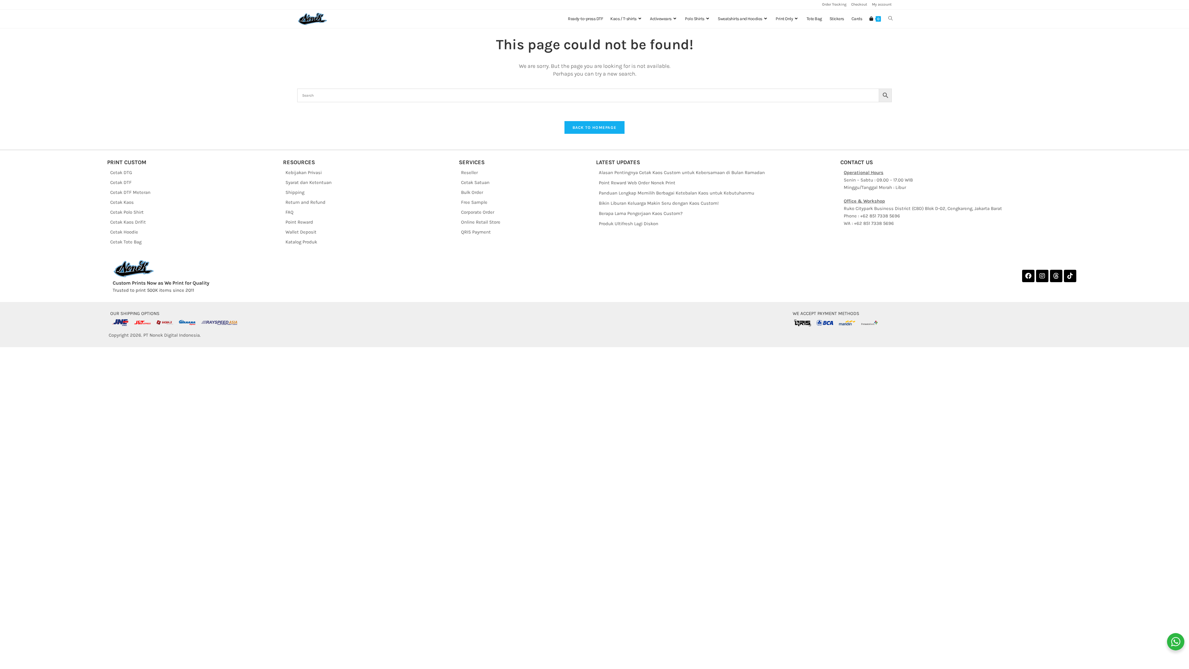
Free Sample (474, 202)
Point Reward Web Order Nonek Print (637, 183)
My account (882, 4)
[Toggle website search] (890, 19)
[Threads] (1056, 276)
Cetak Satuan (475, 182)
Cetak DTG (121, 172)
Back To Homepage (595, 127)
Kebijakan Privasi (303, 172)
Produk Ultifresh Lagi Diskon (628, 223)
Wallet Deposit (300, 232)
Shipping (294, 192)
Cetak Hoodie (124, 232)
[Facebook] (1028, 276)
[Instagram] (1042, 276)
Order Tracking (834, 4)
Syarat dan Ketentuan (308, 182)
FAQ (289, 212)
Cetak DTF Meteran (130, 192)
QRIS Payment (476, 232)
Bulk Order (472, 192)
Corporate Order (477, 212)
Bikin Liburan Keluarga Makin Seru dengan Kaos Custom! (659, 203)
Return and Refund (305, 202)
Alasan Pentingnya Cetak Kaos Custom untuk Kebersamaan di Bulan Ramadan (682, 172)
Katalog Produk (301, 242)
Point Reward (299, 222)
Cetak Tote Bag (126, 242)
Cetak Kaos (122, 202)
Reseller (469, 172)
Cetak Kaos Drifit (128, 222)
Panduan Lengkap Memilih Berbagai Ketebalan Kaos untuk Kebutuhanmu (676, 193)
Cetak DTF (121, 182)
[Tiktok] (1070, 276)
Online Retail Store (480, 222)
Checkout (859, 4)
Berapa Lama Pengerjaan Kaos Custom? (640, 213)
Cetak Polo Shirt (127, 212)
